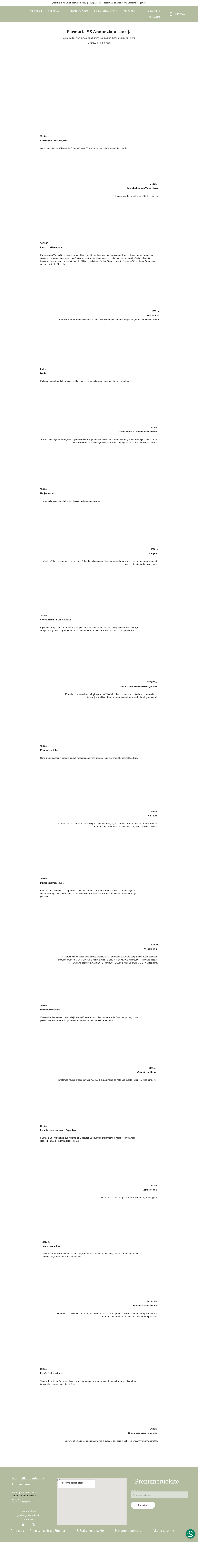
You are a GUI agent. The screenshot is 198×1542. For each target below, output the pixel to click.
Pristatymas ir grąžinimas (48, 1530)
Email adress (137, 1490)
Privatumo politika (128, 1530)
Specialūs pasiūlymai (105, 11)
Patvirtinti (143, 1505)
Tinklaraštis (153, 11)
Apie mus (17, 1530)
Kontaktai (154, 17)
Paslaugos (129, 11)
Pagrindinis (35, 11)
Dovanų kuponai (79, 11)
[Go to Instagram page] (33, 1524)
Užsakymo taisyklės (91, 1530)
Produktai (53, 11)
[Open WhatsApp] (190, 1534)
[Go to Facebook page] (23, 1524)
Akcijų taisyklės (163, 1530)
